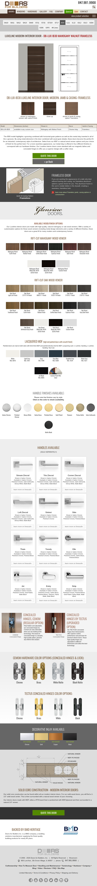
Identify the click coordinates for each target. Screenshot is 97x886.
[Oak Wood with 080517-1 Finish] (41, 288)
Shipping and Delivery (70, 873)
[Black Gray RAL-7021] (84, 353)
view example (27, 742)
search (94, 7)
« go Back (48, 161)
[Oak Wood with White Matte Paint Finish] (41, 322)
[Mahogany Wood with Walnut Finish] (27, 246)
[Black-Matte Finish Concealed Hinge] (77, 671)
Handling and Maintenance (49, 866)
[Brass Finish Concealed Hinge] (38, 671)
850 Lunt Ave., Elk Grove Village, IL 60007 (37, 861)
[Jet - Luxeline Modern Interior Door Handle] (22, 576)
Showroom (73, 858)
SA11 (12, 23)
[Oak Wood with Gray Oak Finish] (84, 305)
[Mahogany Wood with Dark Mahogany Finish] (70, 246)
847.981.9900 (87, 2)
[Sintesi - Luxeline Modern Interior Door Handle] (48, 502)
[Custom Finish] (55, 370)
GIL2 (79, 23)
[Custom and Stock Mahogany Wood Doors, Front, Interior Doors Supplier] (17, 4)
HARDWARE (32, 11)
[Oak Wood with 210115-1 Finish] (84, 288)
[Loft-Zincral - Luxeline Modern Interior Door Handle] (22, 502)
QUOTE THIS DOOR (49, 155)
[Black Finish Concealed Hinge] (77, 707)
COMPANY (59, 11)
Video (40, 868)
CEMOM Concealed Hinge (15, 636)
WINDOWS (21, 11)
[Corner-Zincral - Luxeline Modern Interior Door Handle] (74, 465)
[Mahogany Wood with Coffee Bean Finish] (41, 246)
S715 (43, 23)
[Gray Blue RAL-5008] (55, 353)
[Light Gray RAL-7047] (27, 353)
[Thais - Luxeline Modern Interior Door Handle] (22, 539)
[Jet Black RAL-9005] (41, 370)
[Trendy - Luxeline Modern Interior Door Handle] (48, 539)
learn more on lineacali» (23, 489)
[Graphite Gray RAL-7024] (70, 353)
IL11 (68, 23)
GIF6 (47, 28)
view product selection (80, 15)
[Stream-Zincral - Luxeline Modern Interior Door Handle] (22, 465)
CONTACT (84, 11)
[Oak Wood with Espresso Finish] (70, 305)
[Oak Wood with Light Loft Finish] (13, 288)
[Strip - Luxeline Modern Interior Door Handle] (74, 576)
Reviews (47, 868)
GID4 (91, 23)
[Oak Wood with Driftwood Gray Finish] (27, 322)
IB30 (62, 23)
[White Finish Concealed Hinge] (58, 707)
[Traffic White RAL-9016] (13, 353)
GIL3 (85, 23)
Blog (34, 868)
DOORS (11, 11)
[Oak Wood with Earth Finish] (27, 305)
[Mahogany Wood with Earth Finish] (13, 246)
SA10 (6, 23)
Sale (76, 11)
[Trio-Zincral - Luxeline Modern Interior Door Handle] (48, 465)
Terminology (67, 866)
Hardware (77, 866)
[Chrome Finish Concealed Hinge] (19, 671)
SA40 (31, 23)
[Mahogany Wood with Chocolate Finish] (84, 246)
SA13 (25, 23)
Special (69, 11)
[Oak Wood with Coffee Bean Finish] (55, 305)
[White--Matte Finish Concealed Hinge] (58, 671)
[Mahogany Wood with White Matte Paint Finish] (34, 263)
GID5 (41, 28)
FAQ (51, 11)
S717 (57, 23)
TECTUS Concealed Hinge (58, 636)
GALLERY (43, 11)
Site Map (61, 868)
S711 (37, 23)
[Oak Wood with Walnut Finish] (41, 305)
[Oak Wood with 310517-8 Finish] (55, 288)
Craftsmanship (11, 866)
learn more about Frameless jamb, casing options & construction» (73, 193)
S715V (50, 23)
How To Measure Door (28, 866)
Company (86, 866)
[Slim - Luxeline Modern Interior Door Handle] (74, 502)
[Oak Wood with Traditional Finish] (13, 305)
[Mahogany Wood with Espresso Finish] (55, 246)
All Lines (55, 28)
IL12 (73, 23)
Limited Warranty (25, 873)
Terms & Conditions (40, 873)
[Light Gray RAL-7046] (41, 353)
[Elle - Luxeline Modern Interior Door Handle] (74, 539)
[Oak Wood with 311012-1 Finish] (70, 288)
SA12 (19, 23)
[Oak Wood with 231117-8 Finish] (27, 288)
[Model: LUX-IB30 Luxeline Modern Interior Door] (36, 68)
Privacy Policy (55, 873)
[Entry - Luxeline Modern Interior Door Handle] (48, 576)
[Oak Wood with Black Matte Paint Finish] (55, 322)
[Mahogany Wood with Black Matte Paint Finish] (48, 263)
